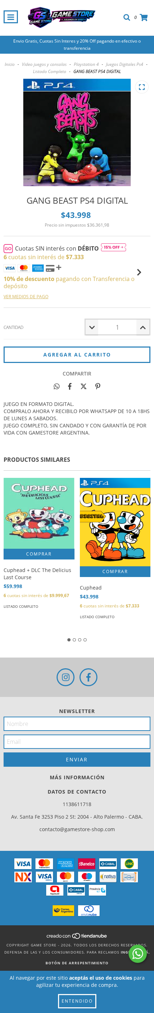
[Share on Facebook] (69, 386)
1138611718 (77, 804)
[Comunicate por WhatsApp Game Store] (138, 954)
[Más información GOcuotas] (113, 248)
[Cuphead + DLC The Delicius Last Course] (39, 513)
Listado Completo (49, 71)
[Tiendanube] (77, 937)
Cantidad (13, 327)
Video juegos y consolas (44, 64)
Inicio (10, 64)
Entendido (77, 1001)
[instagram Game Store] (65, 677)
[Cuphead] (115, 522)
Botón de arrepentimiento (77, 962)
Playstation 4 (86, 64)
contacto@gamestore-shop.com (77, 829)
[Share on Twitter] (84, 386)
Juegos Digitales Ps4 (124, 64)
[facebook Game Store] (88, 677)
